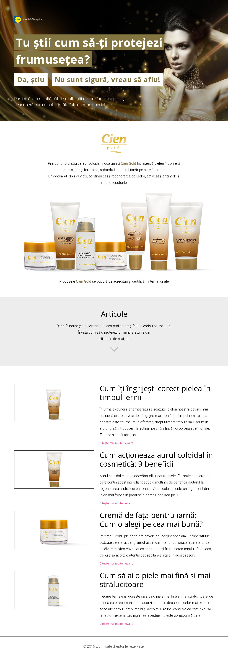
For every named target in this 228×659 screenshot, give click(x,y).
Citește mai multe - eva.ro (116, 443)
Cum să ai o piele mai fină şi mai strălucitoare (155, 579)
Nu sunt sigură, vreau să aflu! (107, 79)
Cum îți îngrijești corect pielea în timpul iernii (155, 392)
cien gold (114, 143)
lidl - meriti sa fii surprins (28, 19)
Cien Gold (128, 163)
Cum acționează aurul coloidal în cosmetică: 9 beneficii (156, 459)
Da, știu (31, 79)
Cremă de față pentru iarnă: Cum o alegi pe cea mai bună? (151, 519)
